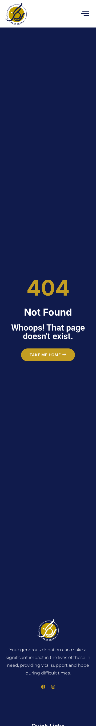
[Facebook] (43, 686)
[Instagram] (53, 686)
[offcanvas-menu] (85, 13)
